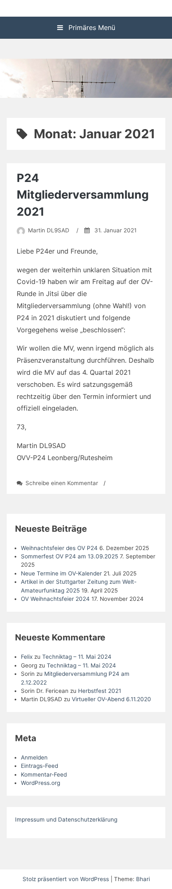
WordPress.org (40, 782)
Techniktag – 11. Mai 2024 (76, 656)
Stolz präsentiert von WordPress (67, 879)
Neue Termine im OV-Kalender (61, 573)
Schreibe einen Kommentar (61, 483)
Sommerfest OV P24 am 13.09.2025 (69, 556)
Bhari (143, 879)
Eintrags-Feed (39, 765)
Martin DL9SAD (48, 230)
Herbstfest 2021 (99, 690)
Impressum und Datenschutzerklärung (66, 819)
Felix (27, 656)
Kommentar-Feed (44, 774)
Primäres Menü (90, 27)
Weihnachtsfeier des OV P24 (59, 548)
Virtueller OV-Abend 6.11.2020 (111, 699)
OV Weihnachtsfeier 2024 (55, 598)
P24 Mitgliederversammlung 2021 (83, 195)
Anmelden (34, 757)
